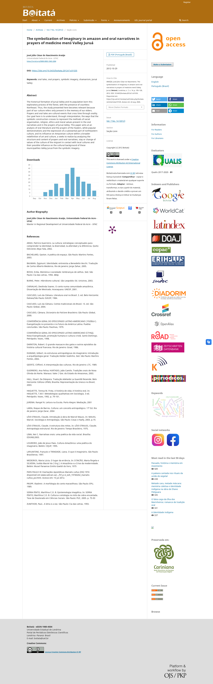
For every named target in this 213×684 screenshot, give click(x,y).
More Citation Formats (118, 107)
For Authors (156, 134)
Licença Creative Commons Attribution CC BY (63, 652)
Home (29, 30)
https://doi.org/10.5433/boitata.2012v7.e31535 (54, 70)
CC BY (132, 173)
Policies (73, 20)
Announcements (122, 20)
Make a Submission (162, 64)
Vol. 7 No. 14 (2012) (55, 30)
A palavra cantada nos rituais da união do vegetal (167, 474)
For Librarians (157, 138)
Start (24, 20)
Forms (104, 20)
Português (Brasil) (160, 86)
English (155, 81)
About (35, 20)
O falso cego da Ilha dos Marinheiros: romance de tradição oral (168, 502)
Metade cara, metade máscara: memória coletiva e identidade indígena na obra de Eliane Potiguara (166, 487)
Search (185, 20)
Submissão (89, 20)
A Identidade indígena (162, 512)
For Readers (156, 129)
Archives (61, 20)
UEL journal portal (143, 20)
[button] (159, 99)
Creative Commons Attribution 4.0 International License (123, 163)
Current (48, 20)
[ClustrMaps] (152, 527)
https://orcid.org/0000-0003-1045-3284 (41, 61)
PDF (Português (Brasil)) (121, 54)
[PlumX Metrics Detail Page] (112, 229)
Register (187, 2)
